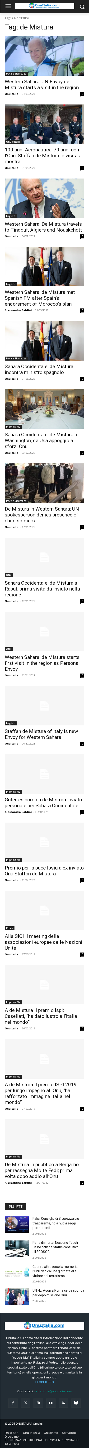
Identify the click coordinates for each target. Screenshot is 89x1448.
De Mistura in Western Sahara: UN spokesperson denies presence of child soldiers (42, 515)
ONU (9, 575)
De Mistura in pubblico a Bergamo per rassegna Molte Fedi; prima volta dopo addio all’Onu (42, 1170)
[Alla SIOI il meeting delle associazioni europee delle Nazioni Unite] (44, 910)
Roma (9, 928)
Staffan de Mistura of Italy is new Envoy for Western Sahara (41, 734)
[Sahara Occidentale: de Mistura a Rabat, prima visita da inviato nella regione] (44, 557)
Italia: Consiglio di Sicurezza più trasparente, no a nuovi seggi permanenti (56, 1223)
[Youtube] (51, 1403)
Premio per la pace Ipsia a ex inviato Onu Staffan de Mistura (44, 871)
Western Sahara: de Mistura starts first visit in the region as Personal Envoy (42, 663)
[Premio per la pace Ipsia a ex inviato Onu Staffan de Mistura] (44, 842)
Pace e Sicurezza (16, 73)
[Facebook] (13, 1403)
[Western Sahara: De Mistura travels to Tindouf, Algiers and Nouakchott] (44, 198)
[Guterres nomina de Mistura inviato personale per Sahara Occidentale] (44, 774)
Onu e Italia (13, 141)
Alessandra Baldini (18, 310)
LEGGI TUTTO (44, 1382)
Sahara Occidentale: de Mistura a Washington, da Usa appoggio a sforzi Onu (41, 440)
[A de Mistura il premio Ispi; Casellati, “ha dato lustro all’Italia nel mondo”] (44, 985)
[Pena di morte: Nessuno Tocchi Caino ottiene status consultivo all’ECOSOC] (17, 1248)
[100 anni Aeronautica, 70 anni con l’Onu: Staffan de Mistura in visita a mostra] (44, 124)
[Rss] (63, 1403)
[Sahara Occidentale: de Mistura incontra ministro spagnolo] (44, 341)
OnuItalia (12, 94)
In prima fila (13, 426)
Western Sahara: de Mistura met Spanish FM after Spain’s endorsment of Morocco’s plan (40, 298)
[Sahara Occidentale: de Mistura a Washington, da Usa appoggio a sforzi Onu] (44, 409)
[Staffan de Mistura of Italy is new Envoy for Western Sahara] (44, 706)
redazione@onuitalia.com (53, 1391)
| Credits (36, 1423)
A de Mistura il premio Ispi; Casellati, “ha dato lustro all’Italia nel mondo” (41, 1016)
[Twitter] (25, 1403)
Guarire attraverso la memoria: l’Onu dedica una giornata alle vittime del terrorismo (55, 1271)
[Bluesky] (76, 1403)
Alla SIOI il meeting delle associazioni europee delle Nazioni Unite (43, 942)
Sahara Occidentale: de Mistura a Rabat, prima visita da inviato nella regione (42, 589)
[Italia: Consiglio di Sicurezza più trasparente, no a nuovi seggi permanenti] (17, 1224)
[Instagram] (38, 1403)
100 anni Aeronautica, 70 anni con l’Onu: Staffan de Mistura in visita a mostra (43, 155)
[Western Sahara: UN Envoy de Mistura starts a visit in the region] (44, 56)
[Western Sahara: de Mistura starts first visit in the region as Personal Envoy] (44, 631)
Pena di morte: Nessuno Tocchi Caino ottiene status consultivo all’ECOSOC (56, 1247)
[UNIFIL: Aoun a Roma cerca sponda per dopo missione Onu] (17, 1296)
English (10, 216)
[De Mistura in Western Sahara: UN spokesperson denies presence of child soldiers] (44, 483)
